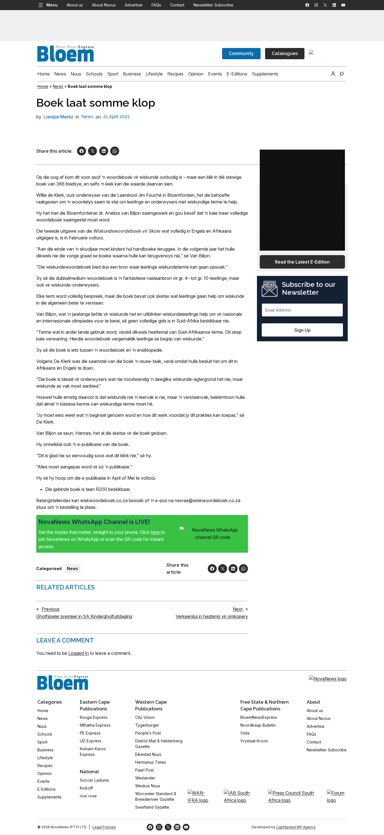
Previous (51, 609)
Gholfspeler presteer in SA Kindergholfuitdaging (84, 616)
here (156, 532)
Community (241, 53)
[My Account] (333, 73)
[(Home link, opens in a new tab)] (62, 682)
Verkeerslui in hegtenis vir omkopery (212, 616)
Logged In (78, 653)
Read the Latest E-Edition (302, 262)
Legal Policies (104, 827)
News (58, 86)
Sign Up (302, 330)
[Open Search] (341, 74)
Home (42, 86)
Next (238, 609)
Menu (52, 5)
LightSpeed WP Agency (296, 827)
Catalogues (285, 53)
